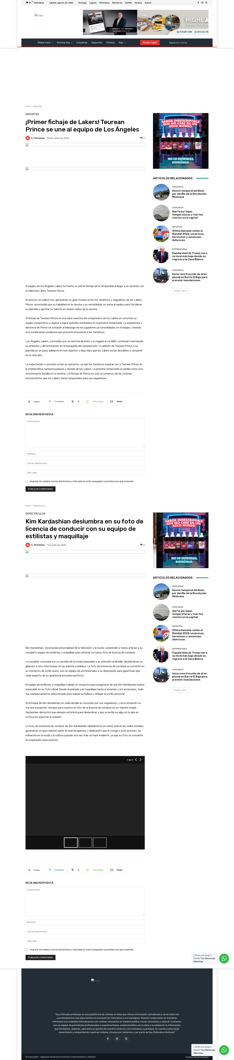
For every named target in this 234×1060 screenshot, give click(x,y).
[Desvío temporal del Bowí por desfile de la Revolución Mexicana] (161, 192)
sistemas (39, 138)
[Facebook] (198, 3)
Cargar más (179, 290)
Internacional (179, 249)
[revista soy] (85, 155)
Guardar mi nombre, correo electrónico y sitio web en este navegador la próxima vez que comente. (82, 481)
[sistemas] (28, 138)
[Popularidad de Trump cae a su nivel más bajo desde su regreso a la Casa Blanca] (161, 254)
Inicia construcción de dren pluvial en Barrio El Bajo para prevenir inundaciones (189, 277)
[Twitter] (206, 3)
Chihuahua (177, 187)
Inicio (28, 106)
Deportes (37, 106)
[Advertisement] (117, 75)
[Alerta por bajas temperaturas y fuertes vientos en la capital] (161, 213)
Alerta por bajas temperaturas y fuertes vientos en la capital (187, 214)
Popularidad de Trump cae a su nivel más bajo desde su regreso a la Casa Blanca (189, 256)
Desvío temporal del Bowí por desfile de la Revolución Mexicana (189, 193)
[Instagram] (202, 3)
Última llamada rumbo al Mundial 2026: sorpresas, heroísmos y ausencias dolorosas (188, 235)
